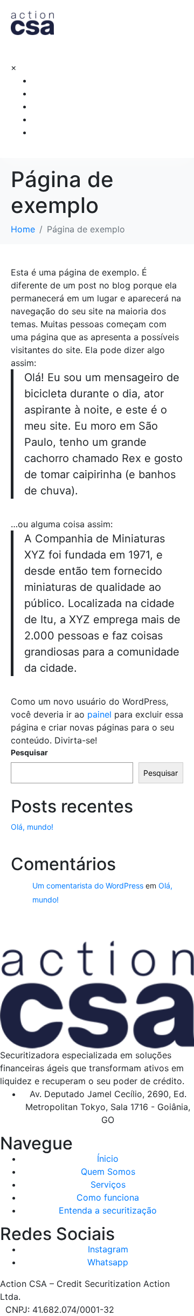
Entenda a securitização (80, 119)
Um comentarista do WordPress (87, 885)
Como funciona (62, 106)
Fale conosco (59, 131)
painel (99, 714)
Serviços (49, 93)
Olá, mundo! (32, 826)
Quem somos (58, 80)
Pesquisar (29, 752)
